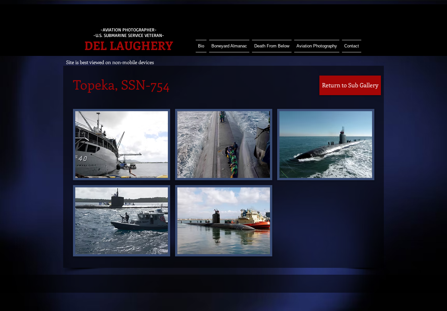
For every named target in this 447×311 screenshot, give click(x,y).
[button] (121, 144)
